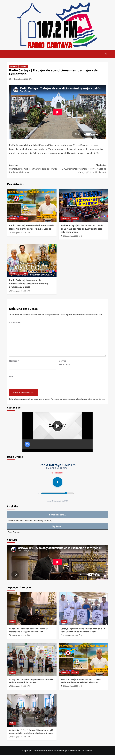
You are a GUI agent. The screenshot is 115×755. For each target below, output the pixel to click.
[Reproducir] (57, 482)
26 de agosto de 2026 (18, 233)
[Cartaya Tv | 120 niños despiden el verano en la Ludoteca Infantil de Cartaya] (32, 659)
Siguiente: (84, 169)
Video (12, 621)
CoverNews (72, 750)
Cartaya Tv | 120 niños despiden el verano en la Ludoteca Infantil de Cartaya (31, 681)
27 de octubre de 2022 (20, 79)
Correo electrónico (65, 362)
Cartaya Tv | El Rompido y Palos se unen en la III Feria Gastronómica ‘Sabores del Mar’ (83, 630)
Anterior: (33, 169)
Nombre (14, 360)
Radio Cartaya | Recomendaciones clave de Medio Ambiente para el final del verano (31, 227)
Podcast (23, 66)
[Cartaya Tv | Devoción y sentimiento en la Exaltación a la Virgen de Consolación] (32, 608)
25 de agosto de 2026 (70, 236)
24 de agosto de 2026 (18, 291)
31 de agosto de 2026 (18, 635)
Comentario (15, 322)
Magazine (13, 66)
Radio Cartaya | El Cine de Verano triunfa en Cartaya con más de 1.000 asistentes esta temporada (82, 229)
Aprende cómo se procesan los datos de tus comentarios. (78, 398)
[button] (10, 53)
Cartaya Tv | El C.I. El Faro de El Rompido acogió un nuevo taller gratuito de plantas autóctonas (31, 732)
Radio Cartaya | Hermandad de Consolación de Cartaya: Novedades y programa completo (29, 284)
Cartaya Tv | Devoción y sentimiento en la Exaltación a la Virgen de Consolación (28, 630)
